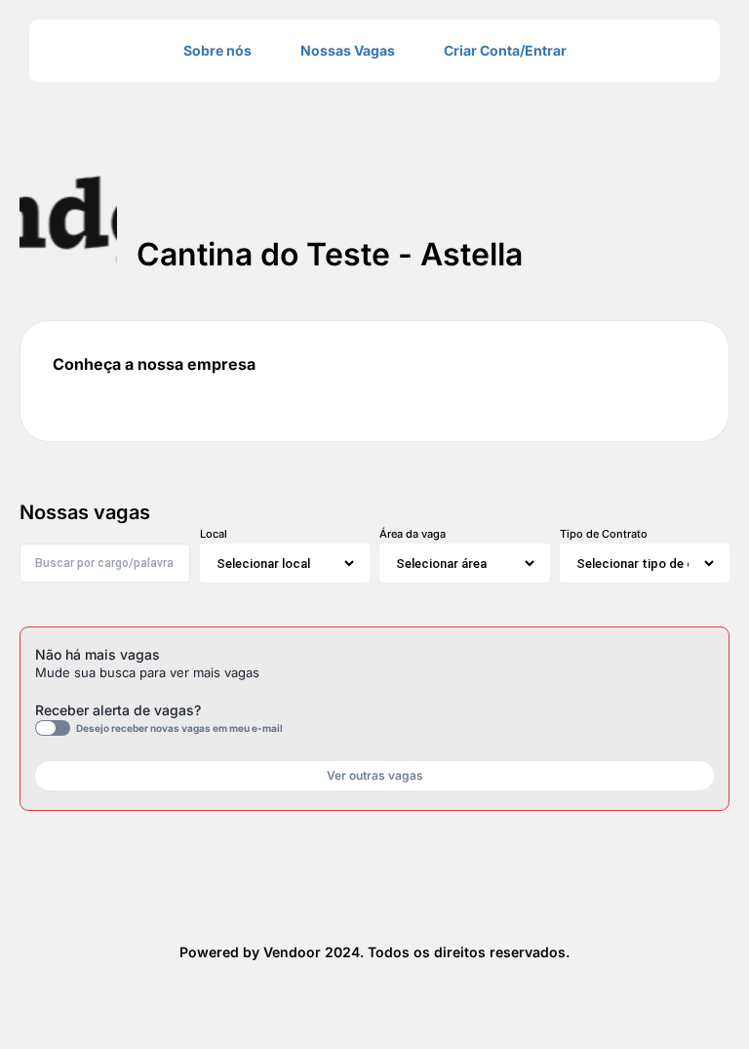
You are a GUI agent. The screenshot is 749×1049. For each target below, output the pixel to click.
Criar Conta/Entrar (505, 51)
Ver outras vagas (375, 775)
